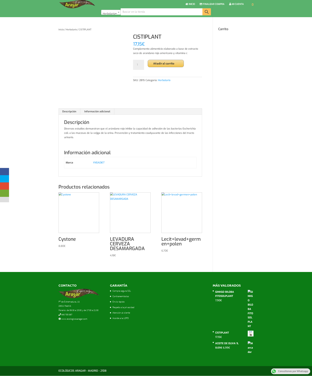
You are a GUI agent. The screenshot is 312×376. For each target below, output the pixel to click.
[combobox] (111, 12)
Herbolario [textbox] (110, 13)
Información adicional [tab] (97, 111)
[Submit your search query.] (206, 11)
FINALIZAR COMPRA (213, 4)
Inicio (61, 29)
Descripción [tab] (69, 111)
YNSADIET (99, 162)
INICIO (191, 4)
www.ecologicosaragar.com (74, 318)
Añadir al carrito (163, 63)
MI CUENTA (237, 4)
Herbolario (71, 29)
